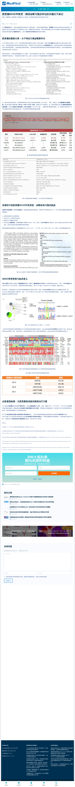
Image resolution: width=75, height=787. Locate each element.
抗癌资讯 (8, 17)
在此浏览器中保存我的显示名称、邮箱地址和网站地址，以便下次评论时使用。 (27, 576)
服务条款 (40, 478)
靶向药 (18, 484)
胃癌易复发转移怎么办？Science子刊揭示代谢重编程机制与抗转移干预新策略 (31, 496)
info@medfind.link (47, 4)
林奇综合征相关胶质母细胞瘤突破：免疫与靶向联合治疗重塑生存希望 (29, 512)
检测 (11, 484)
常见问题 (35, 478)
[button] (48, 9)
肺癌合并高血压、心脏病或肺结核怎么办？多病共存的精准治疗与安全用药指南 (32, 502)
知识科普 (14, 17)
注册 (44, 9)
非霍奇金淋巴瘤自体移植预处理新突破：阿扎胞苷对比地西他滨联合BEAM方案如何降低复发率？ (62, 760)
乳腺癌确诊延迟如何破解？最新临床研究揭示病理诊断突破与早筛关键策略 (31, 517)
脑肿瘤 (14, 484)
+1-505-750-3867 (33, 4)
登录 (41, 9)
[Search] (34, 9)
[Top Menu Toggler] (71, 9)
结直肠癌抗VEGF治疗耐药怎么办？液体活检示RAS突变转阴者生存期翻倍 (30, 507)
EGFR (5, 484)
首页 (3, 17)
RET (8, 484)
